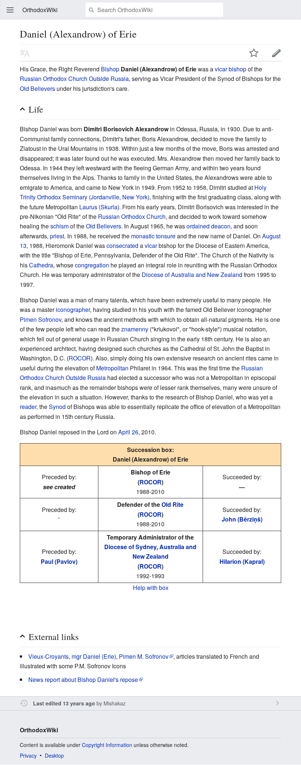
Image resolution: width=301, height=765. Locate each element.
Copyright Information (107, 744)
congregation (92, 265)
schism (59, 226)
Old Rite (173, 504)
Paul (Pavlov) (59, 561)
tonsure (165, 236)
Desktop (54, 755)
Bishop (110, 69)
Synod (57, 406)
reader (28, 406)
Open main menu (10, 10)
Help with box (150, 587)
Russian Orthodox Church (132, 216)
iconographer (73, 309)
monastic (143, 236)
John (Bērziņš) (242, 519)
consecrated (122, 245)
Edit (276, 53)
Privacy (28, 755)
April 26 (128, 432)
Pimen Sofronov (40, 319)
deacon (221, 226)
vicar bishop (230, 69)
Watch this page (254, 53)
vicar (151, 245)
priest (57, 236)
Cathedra (41, 265)
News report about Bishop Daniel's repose (83, 679)
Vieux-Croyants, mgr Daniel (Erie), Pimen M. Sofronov (98, 656)
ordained (198, 226)
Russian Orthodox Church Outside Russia (74, 78)
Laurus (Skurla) (99, 207)
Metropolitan (112, 368)
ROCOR (80, 358)
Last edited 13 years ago (64, 703)
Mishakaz (115, 703)
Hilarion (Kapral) (242, 561)
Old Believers (37, 88)
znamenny (134, 329)
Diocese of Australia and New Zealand (192, 274)
